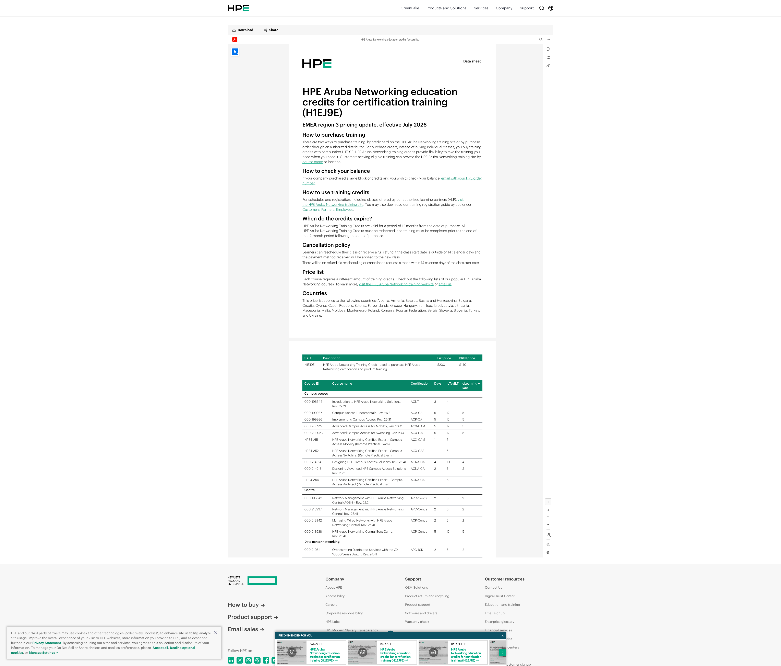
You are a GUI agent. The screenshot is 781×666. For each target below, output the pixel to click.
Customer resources (505, 579)
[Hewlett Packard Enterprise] (238, 8)
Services (481, 8)
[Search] (541, 8)
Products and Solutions (446, 8)
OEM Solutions (416, 587)
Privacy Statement (46, 643)
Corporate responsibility (344, 613)
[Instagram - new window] (248, 660)
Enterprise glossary (499, 622)
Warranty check (417, 622)
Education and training (502, 604)
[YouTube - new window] (275, 660)
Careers (331, 604)
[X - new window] (240, 660)
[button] (215, 633)
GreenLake (410, 8)
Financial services (498, 630)
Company (504, 8)
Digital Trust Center (500, 596)
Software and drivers (421, 613)
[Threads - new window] (257, 660)
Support (527, 8)
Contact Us (493, 587)
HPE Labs (332, 622)
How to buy (243, 604)
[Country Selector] (550, 8)
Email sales (243, 629)
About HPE (333, 587)
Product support (250, 617)
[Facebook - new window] (266, 660)
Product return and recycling (427, 596)
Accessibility (335, 596)
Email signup (495, 613)
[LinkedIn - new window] (231, 660)
